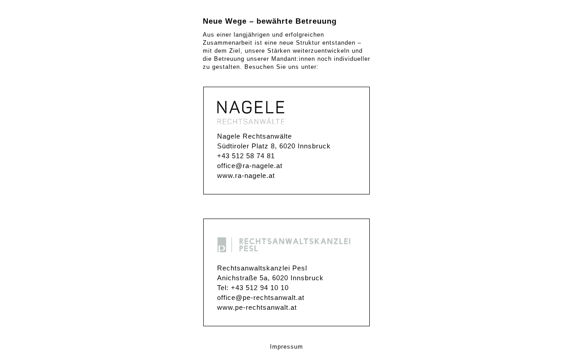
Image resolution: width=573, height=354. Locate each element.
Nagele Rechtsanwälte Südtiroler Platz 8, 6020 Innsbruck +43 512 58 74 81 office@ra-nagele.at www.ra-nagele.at (274, 155)
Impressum (286, 346)
